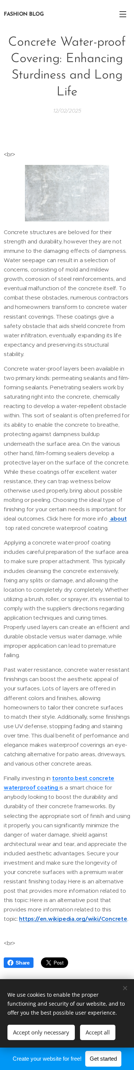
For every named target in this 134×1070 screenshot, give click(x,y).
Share (23, 963)
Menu (122, 13)
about (118, 518)
